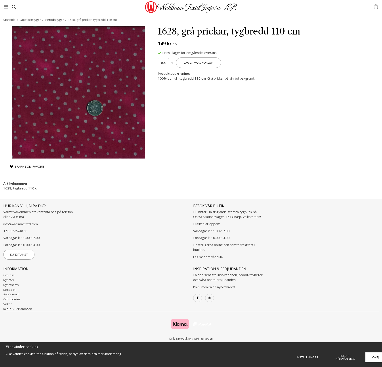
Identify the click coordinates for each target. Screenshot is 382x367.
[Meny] (6, 6)
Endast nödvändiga (345, 357)
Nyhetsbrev (11, 285)
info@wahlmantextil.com (20, 224)
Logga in (9, 290)
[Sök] (14, 7)
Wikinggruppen (203, 338)
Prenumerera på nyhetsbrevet (214, 287)
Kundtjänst (19, 254)
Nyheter (8, 280)
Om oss (9, 275)
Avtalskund (11, 294)
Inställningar (307, 357)
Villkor (7, 304)
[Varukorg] (376, 6)
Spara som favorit (28, 166)
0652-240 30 (18, 231)
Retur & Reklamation (17, 309)
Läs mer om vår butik (208, 257)
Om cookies (11, 299)
